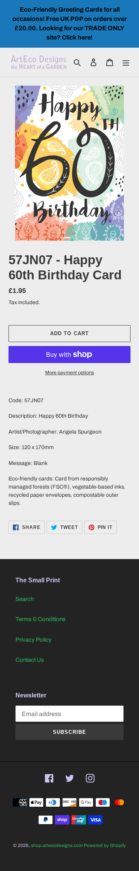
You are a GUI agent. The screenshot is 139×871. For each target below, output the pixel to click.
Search (24, 599)
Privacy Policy (33, 640)
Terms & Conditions (40, 619)
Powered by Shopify (105, 845)
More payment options (69, 372)
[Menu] (126, 62)
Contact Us (29, 660)
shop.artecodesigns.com (57, 845)
